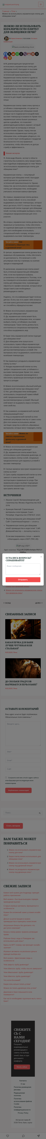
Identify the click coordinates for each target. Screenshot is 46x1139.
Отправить (23, 580)
